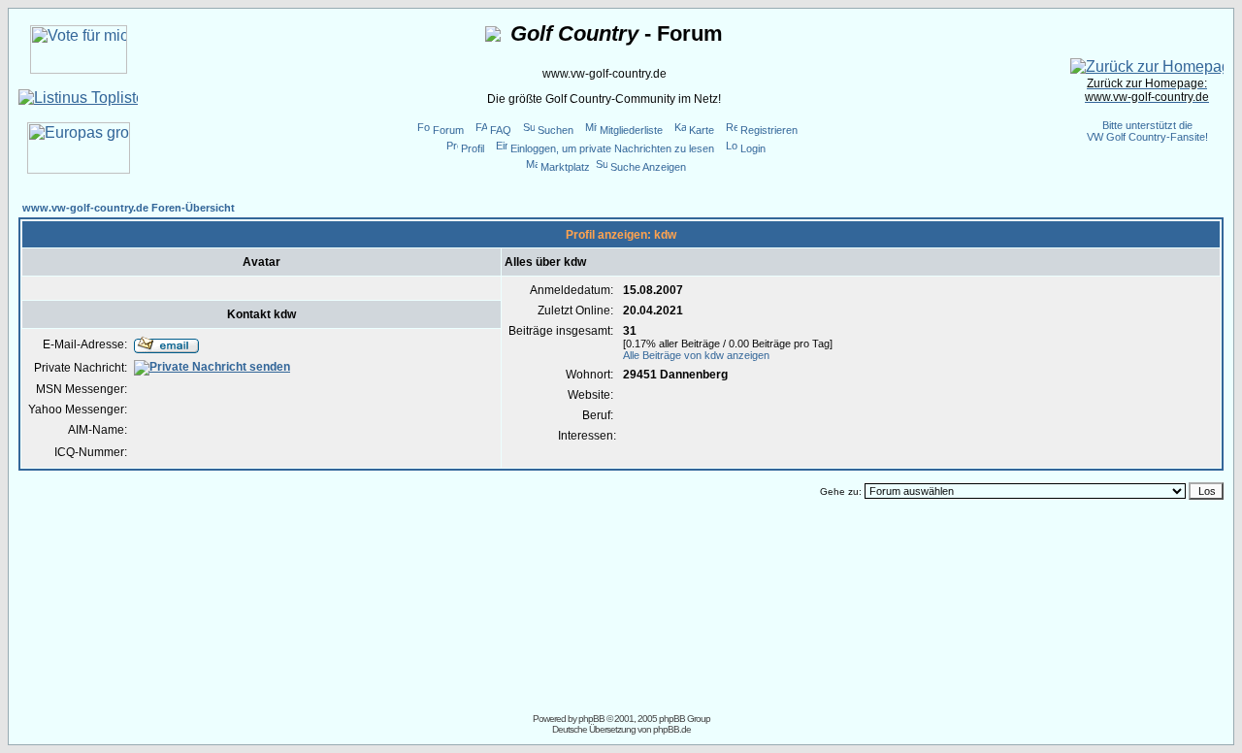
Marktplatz (565, 167)
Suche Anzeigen (648, 167)
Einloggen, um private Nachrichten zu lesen (612, 148)
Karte (701, 130)
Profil (472, 148)
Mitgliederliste (631, 130)
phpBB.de (672, 729)
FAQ (500, 130)
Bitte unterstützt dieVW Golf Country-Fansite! (1147, 131)
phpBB (591, 718)
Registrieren (769, 130)
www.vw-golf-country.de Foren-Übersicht (128, 207)
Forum (448, 130)
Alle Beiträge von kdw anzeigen (696, 355)
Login (753, 148)
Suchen (555, 130)
